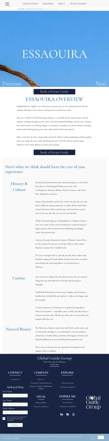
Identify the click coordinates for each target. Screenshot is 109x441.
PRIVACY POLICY (13, 438)
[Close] (106, 437)
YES (101, 437)
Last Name (7, 400)
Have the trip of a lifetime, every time (54, 363)
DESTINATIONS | (35, 9)
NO (94, 437)
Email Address (9, 408)
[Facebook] (67, 414)
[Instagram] (73, 414)
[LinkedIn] (61, 414)
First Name (7, 391)
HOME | (22, 9)
